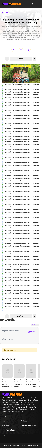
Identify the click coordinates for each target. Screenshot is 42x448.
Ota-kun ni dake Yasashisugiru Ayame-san (19, 387)
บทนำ (4, 421)
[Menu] (37, 4)
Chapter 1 (5, 380)
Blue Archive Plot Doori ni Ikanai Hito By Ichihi (31, 387)
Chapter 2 (17, 380)
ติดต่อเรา (24, 421)
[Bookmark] (13, 50)
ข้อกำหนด (5, 426)
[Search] (32, 4)
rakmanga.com (18, 445)
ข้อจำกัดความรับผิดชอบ (9, 430)
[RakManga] (11, 4)
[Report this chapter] (29, 50)
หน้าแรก (5, 416)
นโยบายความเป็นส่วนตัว (29, 426)
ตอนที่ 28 (20, 59)
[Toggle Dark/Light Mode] (21, 50)
